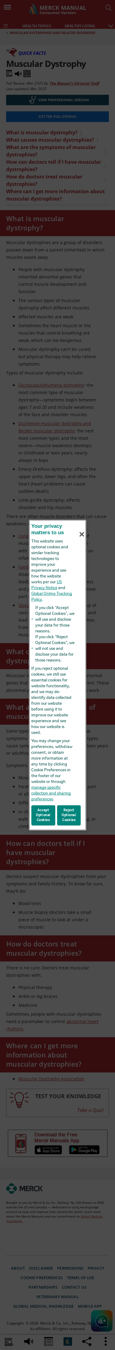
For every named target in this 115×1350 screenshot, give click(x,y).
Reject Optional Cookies (69, 815)
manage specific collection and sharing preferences (51, 793)
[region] (57, 675)
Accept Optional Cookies (43, 815)
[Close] (82, 534)
